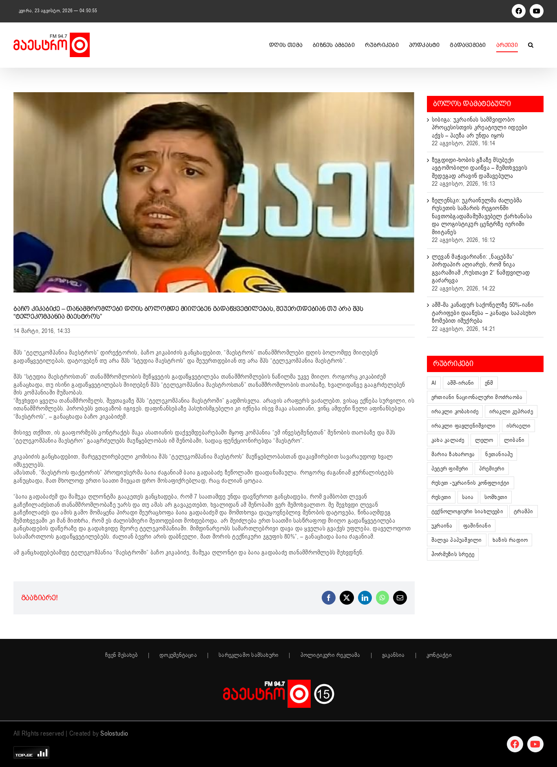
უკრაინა (442, 526)
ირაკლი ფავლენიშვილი (463, 426)
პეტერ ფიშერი (450, 468)
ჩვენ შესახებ (121, 655)
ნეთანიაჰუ (499, 454)
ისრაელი (518, 426)
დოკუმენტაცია (178, 655)
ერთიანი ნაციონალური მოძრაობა (476, 397)
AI (433, 383)
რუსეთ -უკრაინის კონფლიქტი (470, 483)
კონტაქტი (439, 655)
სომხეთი (496, 497)
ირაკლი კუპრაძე (511, 411)
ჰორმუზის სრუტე (452, 554)
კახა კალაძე (447, 440)
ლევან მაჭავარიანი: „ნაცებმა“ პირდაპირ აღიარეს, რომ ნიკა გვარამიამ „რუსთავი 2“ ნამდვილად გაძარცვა (481, 269)
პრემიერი (491, 468)
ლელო (484, 440)
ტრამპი (523, 511)
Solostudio (114, 733)
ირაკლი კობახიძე (454, 411)
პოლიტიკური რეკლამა (330, 655)
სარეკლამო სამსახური (248, 655)
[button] (530, 44)
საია (468, 497)
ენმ (489, 383)
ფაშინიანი (477, 526)
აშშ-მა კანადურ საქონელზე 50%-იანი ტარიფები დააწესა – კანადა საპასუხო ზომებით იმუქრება (484, 313)
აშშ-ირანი (460, 383)
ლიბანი (514, 440)
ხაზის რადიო (510, 540)
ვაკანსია (393, 655)
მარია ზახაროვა (453, 454)
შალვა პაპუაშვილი (456, 540)
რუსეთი (441, 497)
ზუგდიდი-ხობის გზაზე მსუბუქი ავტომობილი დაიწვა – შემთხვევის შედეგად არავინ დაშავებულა (479, 168)
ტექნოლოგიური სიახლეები (467, 511)
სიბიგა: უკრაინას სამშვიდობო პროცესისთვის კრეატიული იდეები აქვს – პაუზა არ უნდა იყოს (480, 127)
